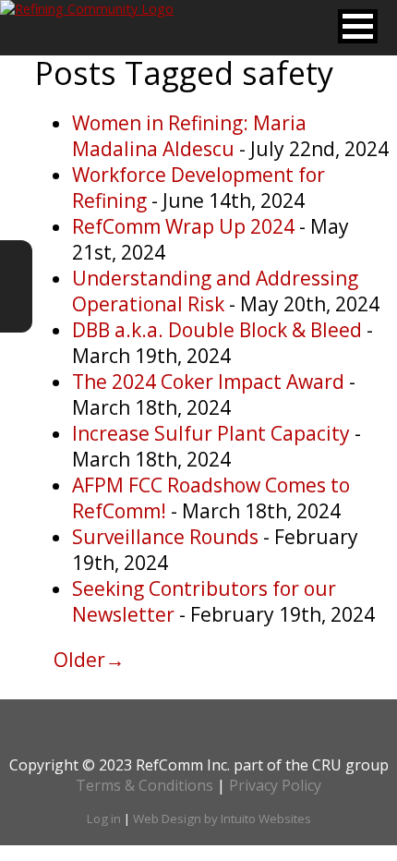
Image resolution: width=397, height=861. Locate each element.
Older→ (89, 660)
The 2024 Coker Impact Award (210, 381)
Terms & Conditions (144, 785)
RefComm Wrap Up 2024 (185, 226)
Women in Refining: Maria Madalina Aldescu (189, 136)
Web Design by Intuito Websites (222, 818)
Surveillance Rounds (167, 537)
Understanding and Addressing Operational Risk (215, 291)
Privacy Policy (275, 785)
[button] (358, 26)
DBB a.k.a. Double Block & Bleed (219, 330)
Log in (104, 818)
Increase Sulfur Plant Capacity (213, 433)
